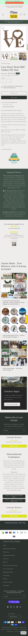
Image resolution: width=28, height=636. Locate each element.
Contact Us (5, 558)
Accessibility (6, 585)
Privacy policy (16, 629)
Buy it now (14, 97)
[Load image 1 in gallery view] (5, 56)
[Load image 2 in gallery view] (14, 56)
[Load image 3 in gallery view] (22, 56)
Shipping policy (10, 631)
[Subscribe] (23, 430)
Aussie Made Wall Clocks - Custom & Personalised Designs (14, 336)
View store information (8, 106)
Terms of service (23, 629)
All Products (6, 552)
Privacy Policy (6, 575)
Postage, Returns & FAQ (8, 555)
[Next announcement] (25, 6)
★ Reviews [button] (26, 319)
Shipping (8, 75)
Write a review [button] (14, 446)
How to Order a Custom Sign (10, 565)
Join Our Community (8, 568)
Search (4, 545)
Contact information (18, 631)
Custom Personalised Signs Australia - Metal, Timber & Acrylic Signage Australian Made (14, 302)
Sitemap (5, 578)
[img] (14, 226)
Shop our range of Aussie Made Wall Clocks (14, 500)
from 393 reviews (13, 228)
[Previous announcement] (2, 6)
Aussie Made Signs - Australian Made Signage (12, 369)
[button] (3, 14)
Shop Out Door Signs (12, 404)
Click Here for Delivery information (14, 2)
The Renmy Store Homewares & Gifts (13, 627)
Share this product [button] (7, 149)
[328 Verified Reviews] (14, 164)
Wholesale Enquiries (8, 572)
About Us (5, 562)
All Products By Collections (9, 548)
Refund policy (8, 629)
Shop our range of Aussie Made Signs (14, 496)
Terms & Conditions (8, 582)
